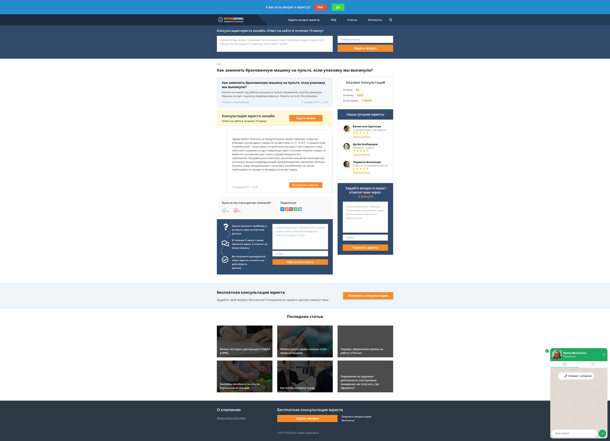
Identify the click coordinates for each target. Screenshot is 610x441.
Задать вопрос (365, 48)
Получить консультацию (368, 296)
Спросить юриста (307, 185)
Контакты (375, 20)
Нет (320, 7)
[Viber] (291, 209)
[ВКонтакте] (282, 209)
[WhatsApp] (296, 209)
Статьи (352, 20)
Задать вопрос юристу (304, 20)
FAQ (333, 20)
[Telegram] (300, 209)
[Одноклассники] (287, 209)
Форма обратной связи (231, 418)
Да (338, 7)
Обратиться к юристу (300, 262)
